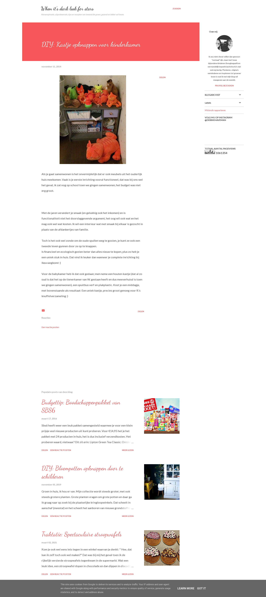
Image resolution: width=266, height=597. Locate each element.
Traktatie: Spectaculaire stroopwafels (82, 534)
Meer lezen (128, 450)
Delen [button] (162, 77)
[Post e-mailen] (43, 311)
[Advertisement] (88, 356)
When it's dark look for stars (67, 9)
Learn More (185, 588)
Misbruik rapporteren (215, 110)
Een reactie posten (50, 327)
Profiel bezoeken (224, 85)
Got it (201, 588)
